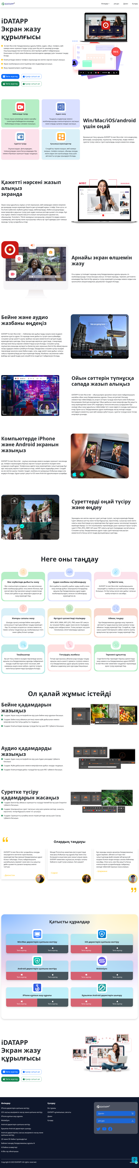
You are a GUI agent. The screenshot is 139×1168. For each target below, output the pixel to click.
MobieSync (5, 1120)
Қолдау (135, 4)
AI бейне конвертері (9, 1147)
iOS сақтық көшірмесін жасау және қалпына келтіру (21, 1112)
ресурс (116, 4)
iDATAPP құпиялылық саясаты (59, 1112)
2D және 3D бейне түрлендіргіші (14, 1139)
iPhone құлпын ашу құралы (12, 1116)
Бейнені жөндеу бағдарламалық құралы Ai (18, 1143)
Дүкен (125, 4)
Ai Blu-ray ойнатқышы (9, 1151)
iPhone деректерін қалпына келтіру (15, 1108)
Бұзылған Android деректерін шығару (16, 1128)
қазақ (132, 1162)
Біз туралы (52, 1108)
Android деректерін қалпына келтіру (15, 1124)
